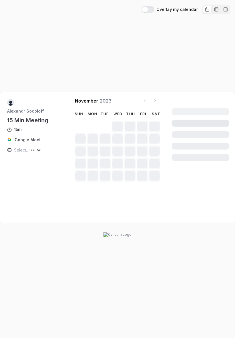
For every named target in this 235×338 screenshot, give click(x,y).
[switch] (148, 9)
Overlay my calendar (177, 9)
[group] (216, 9)
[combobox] (14, 150)
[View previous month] (145, 101)
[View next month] (155, 101)
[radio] (207, 9)
